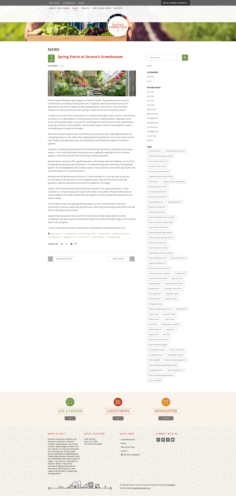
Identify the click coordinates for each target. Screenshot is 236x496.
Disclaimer (171, 485)
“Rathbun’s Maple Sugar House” (160, 309)
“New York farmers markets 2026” (160, 222)
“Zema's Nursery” (154, 151)
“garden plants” (104, 234)
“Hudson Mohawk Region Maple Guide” (163, 365)
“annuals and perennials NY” (159, 171)
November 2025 (152, 123)
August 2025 (152, 136)
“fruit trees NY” (153, 181)
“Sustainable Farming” (175, 355)
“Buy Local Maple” (155, 380)
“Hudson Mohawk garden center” (160, 156)
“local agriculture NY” (156, 202)
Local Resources (69, 3)
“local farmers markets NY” (158, 227)
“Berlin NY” (166, 334)
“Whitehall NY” (181, 309)
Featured (150, 77)
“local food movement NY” (158, 278)
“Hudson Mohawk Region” (158, 345)
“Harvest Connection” (178, 258)
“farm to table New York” (157, 258)
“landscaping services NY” (158, 186)
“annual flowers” (84, 237)
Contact (81, 3)
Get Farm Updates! (131, 454)
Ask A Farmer (54, 3)
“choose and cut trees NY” (158, 197)
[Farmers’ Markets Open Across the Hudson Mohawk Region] (62, 259)
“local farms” (153, 324)
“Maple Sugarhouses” (175, 370)
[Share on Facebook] (67, 244)
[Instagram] (168, 440)
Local (61, 65)
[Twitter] (163, 440)
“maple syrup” (153, 314)
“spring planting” (70, 234)
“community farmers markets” (159, 273)
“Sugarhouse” (153, 334)
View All (150, 140)
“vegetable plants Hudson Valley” (160, 176)
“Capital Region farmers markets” (160, 253)
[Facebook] (158, 440)
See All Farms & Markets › (175, 3)
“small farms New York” (157, 212)
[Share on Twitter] (62, 244)
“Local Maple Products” (156, 350)
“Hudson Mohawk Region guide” (160, 232)
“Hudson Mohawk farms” (87, 234)
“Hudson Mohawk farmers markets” (161, 217)
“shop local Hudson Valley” (158, 248)
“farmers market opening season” (161, 237)
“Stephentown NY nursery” (175, 151)
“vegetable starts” (69, 237)
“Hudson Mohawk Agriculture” (175, 360)
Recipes (118, 8)
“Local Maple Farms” (155, 370)
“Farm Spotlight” (154, 360)
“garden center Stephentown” (174, 181)
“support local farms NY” (157, 263)
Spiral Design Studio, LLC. (141, 488)
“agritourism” (170, 329)
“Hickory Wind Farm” (176, 350)
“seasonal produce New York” (159, 268)
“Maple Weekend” (155, 329)
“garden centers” (98, 237)
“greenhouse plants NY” (157, 207)
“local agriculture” (54, 237)
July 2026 (150, 92)
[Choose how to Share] (75, 244)
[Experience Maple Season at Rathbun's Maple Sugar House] (121, 259)
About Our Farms (59, 8)
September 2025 (152, 132)
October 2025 (152, 127)
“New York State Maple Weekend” (160, 375)
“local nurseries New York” (158, 161)
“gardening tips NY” (175, 202)
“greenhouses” (56, 234)
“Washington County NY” (171, 324)
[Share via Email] (71, 244)
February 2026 (152, 114)
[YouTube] (173, 440)
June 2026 (150, 96)
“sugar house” (169, 319)
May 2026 (150, 101)
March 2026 (151, 109)
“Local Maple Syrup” (155, 355)
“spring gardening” (113, 237)
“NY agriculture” (180, 273)
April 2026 (151, 105)
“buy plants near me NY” (157, 166)
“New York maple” (169, 314)
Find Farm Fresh (101, 8)
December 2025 (152, 118)
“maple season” (154, 319)
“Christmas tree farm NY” (157, 192)
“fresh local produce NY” (157, 243)
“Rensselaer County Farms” (158, 339)
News (75, 8)
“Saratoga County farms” (121, 234)
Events (85, 8)
